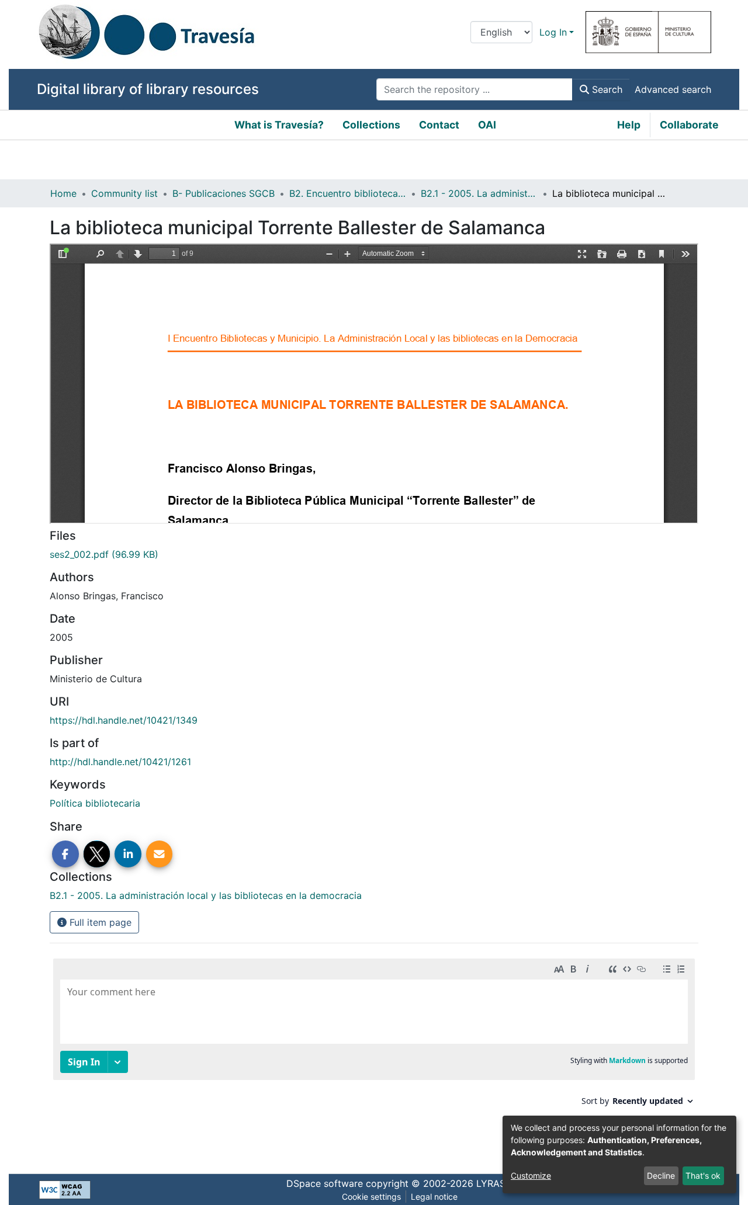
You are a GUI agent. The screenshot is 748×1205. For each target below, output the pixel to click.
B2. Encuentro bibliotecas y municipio (347, 193)
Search (605, 89)
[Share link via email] (159, 854)
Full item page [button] (99, 922)
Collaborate (689, 125)
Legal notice (434, 1196)
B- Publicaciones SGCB (223, 193)
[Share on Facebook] (65, 854)
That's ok (703, 1175)
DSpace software (324, 1183)
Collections (371, 125)
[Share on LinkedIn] (128, 854)
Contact (439, 125)
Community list (124, 193)
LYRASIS (495, 1183)
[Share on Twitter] (97, 854)
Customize (531, 1175)
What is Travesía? (279, 125)
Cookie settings (371, 1196)
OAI (487, 125)
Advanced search (673, 89)
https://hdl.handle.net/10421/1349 (124, 720)
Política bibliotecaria (95, 803)
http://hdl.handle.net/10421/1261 (120, 762)
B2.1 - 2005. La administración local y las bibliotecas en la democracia (479, 193)
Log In (553, 32)
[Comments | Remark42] (374, 1054)
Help (628, 125)
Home (63, 193)
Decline (661, 1175)
